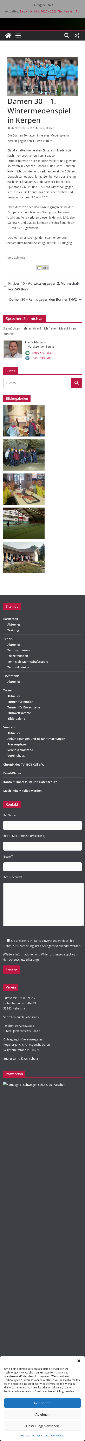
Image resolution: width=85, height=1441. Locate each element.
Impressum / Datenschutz (20, 1058)
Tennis (8, 639)
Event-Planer (12, 773)
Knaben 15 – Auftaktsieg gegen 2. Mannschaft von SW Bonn (43, 286)
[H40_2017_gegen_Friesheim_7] (25, 510)
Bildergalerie (16, 718)
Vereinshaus (16, 755)
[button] (79, 1361)
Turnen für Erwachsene (23, 707)
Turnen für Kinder (20, 702)
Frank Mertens (47, 128)
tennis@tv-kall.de (42, 353)
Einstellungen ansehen (42, 1426)
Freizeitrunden (17, 656)
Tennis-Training (18, 667)
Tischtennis (11, 676)
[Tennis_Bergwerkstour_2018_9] (25, 442)
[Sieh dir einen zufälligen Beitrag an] (77, 36)
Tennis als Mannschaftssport (27, 662)
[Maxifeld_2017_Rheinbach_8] (25, 476)
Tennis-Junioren (18, 650)
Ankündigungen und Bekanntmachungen (36, 739)
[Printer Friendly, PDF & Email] (42, 267)
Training (13, 630)
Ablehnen (42, 1414)
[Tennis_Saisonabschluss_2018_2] (25, 544)
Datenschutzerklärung (23, 959)
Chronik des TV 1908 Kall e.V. (23, 764)
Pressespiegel (17, 744)
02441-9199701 (41, 358)
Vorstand (9, 727)
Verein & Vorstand (20, 750)
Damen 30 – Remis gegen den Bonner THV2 (43, 299)
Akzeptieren (42, 1403)
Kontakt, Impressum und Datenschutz (42, 1435)
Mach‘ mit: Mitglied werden (22, 791)
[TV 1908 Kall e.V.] (8, 36)
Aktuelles (13, 624)
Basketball (10, 619)
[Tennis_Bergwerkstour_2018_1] (25, 408)
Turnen (8, 690)
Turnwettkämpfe (19, 713)
